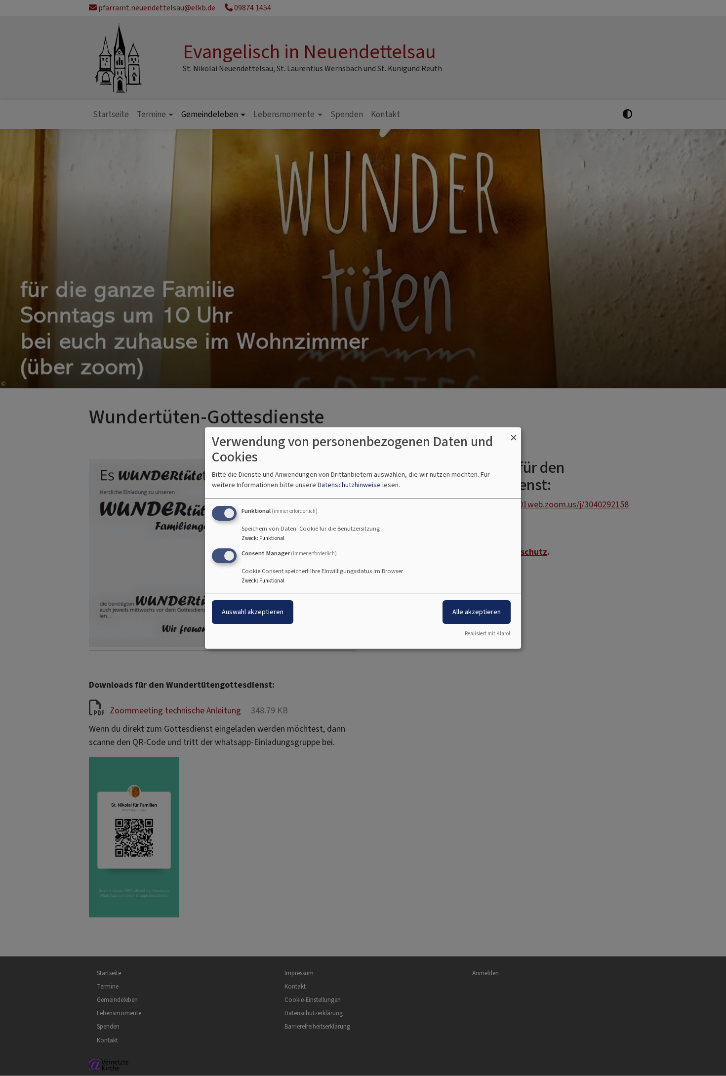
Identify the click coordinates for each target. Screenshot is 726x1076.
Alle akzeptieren (476, 612)
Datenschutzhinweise (349, 485)
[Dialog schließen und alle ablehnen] (513, 433)
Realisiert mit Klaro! (487, 633)
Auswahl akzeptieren (252, 612)
